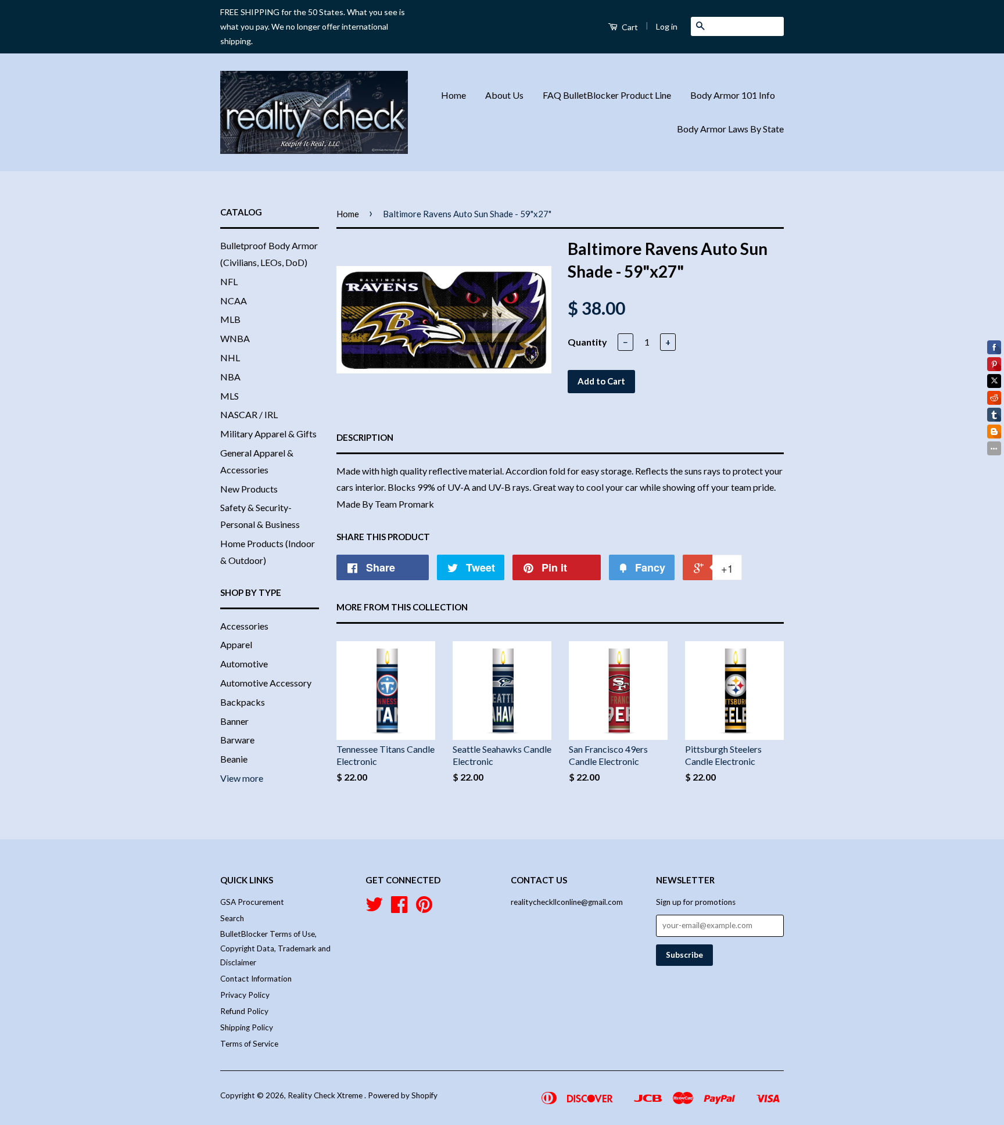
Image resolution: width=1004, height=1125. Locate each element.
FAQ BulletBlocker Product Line (607, 94)
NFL (229, 281)
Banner (234, 721)
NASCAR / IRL (249, 414)
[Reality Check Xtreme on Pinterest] (424, 908)
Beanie (234, 758)
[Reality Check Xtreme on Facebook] (399, 908)
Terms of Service (249, 1043)
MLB (230, 319)
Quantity (587, 341)
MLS (229, 395)
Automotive (244, 663)
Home (453, 94)
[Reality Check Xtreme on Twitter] (374, 908)
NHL (230, 357)
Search (232, 918)
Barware (237, 739)
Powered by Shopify (403, 1095)
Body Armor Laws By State (730, 128)
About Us (504, 94)
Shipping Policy (246, 1027)
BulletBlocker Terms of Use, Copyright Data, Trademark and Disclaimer (275, 948)
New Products (249, 488)
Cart (629, 27)
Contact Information (256, 978)
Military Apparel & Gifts (268, 433)
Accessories (244, 625)
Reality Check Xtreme (326, 1095)
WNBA (235, 338)
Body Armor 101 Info (732, 94)
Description (364, 437)
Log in (666, 26)
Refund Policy (244, 1011)
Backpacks (242, 701)
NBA (230, 376)
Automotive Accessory (265, 682)
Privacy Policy (245, 995)
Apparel (236, 644)
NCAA (233, 300)
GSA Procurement (252, 902)
